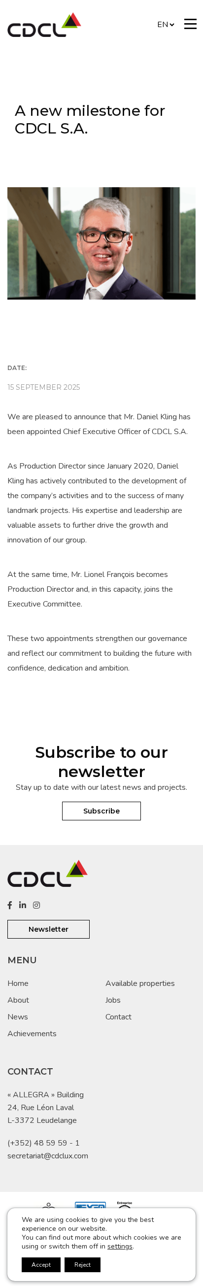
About (18, 1000)
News (17, 1017)
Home (18, 983)
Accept (41, 1265)
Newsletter (48, 929)
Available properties (140, 983)
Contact (118, 1017)
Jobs (113, 1000)
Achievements (32, 1033)
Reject (82, 1265)
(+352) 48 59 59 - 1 (43, 1143)
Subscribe (101, 811)
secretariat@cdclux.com (47, 1156)
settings (120, 1246)
